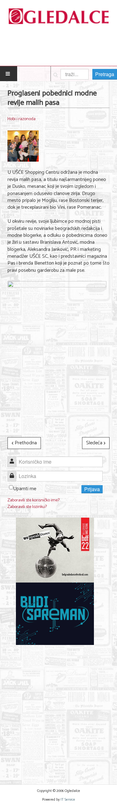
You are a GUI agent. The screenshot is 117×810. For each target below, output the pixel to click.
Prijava (92, 489)
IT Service (68, 800)
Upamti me (24, 489)
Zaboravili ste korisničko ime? (33, 500)
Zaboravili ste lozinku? (27, 506)
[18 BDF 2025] (55, 550)
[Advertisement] (58, 710)
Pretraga (104, 74)
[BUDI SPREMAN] (55, 613)
